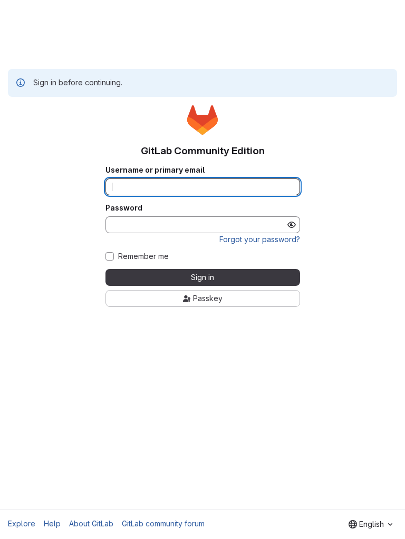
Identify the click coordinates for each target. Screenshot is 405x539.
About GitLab (91, 523)
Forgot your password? (259, 239)
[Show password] (291, 224)
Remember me (143, 256)
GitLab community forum (163, 523)
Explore (21, 523)
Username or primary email (155, 170)
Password (123, 208)
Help (52, 523)
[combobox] (370, 524)
